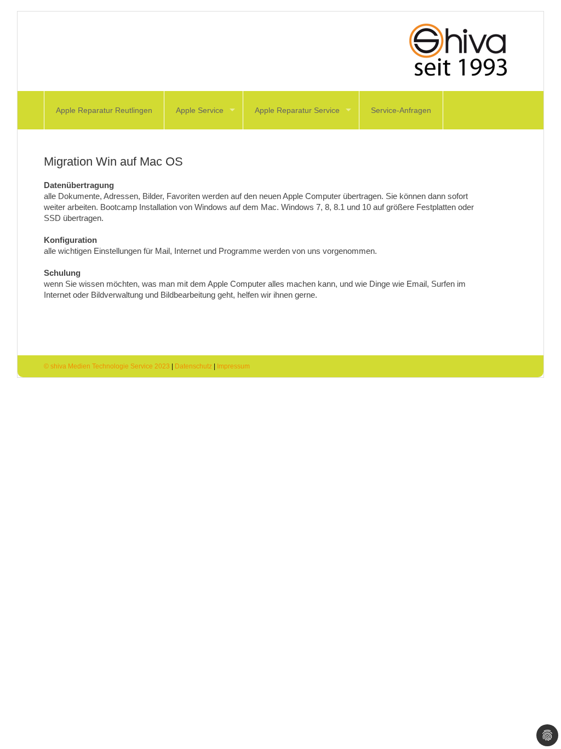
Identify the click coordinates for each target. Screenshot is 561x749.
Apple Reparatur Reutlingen (104, 110)
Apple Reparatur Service (297, 110)
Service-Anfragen (401, 110)
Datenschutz (193, 366)
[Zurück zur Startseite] (471, 50)
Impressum (233, 366)
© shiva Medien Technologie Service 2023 (107, 366)
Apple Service (200, 110)
